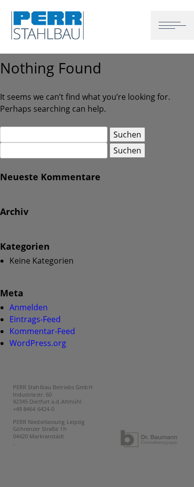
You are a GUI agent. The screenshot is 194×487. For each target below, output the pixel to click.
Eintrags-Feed (35, 319)
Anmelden (28, 307)
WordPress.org (37, 343)
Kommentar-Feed (42, 331)
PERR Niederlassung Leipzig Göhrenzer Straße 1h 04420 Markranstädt (49, 429)
